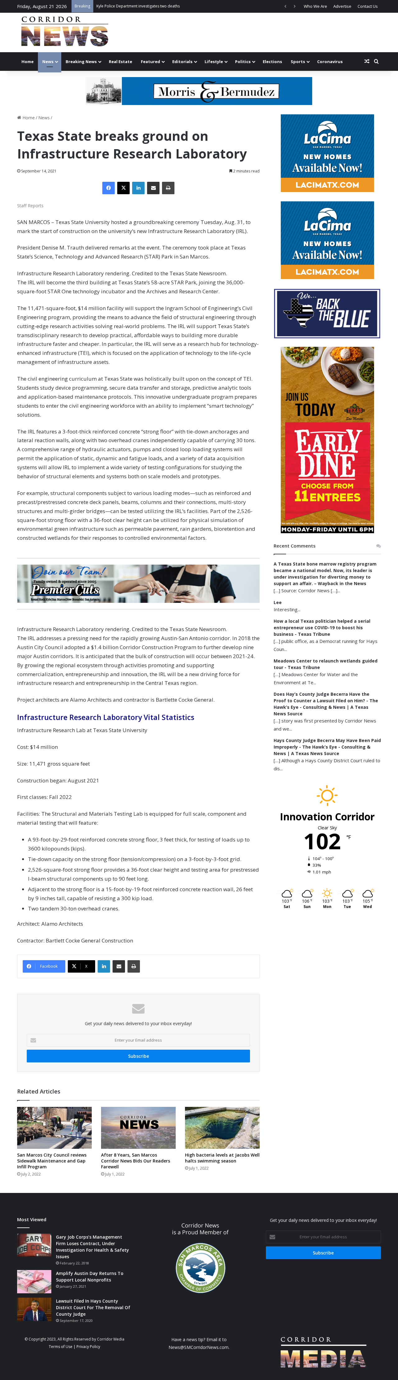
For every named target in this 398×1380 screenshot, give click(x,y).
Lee (278, 602)
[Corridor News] (64, 32)
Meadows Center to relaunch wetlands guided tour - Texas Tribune (325, 664)
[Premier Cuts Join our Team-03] (138, 584)
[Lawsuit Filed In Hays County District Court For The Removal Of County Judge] (34, 1309)
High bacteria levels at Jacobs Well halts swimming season (222, 1158)
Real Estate (120, 61)
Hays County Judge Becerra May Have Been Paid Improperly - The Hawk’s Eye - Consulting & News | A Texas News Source (327, 746)
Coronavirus (330, 61)
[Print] (168, 188)
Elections (272, 61)
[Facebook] (108, 188)
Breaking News (81, 61)
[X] (123, 188)
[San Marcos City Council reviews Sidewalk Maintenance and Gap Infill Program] (54, 1128)
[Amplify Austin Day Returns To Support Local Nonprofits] (34, 1281)
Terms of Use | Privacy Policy (74, 1346)
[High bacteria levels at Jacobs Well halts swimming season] (222, 1128)
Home (27, 61)
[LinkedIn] (138, 188)
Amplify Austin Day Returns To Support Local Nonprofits (89, 1276)
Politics (243, 61)
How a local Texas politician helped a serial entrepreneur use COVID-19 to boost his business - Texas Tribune (322, 627)
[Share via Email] (153, 188)
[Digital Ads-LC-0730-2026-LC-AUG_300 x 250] (327, 190)
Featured (150, 61)
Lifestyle (214, 61)
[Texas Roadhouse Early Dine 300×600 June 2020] (327, 531)
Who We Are (315, 6)
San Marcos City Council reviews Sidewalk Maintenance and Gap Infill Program (51, 1161)
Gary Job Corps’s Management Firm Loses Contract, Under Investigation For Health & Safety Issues (92, 1246)
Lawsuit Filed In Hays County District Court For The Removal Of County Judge (93, 1307)
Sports (298, 61)
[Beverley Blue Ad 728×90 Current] (199, 90)
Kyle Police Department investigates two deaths (138, 6)
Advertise (342, 6)
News (47, 61)
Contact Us (368, 6)
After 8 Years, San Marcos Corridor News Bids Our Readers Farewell (135, 1161)
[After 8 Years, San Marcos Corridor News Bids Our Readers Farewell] (138, 1128)
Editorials (182, 61)
